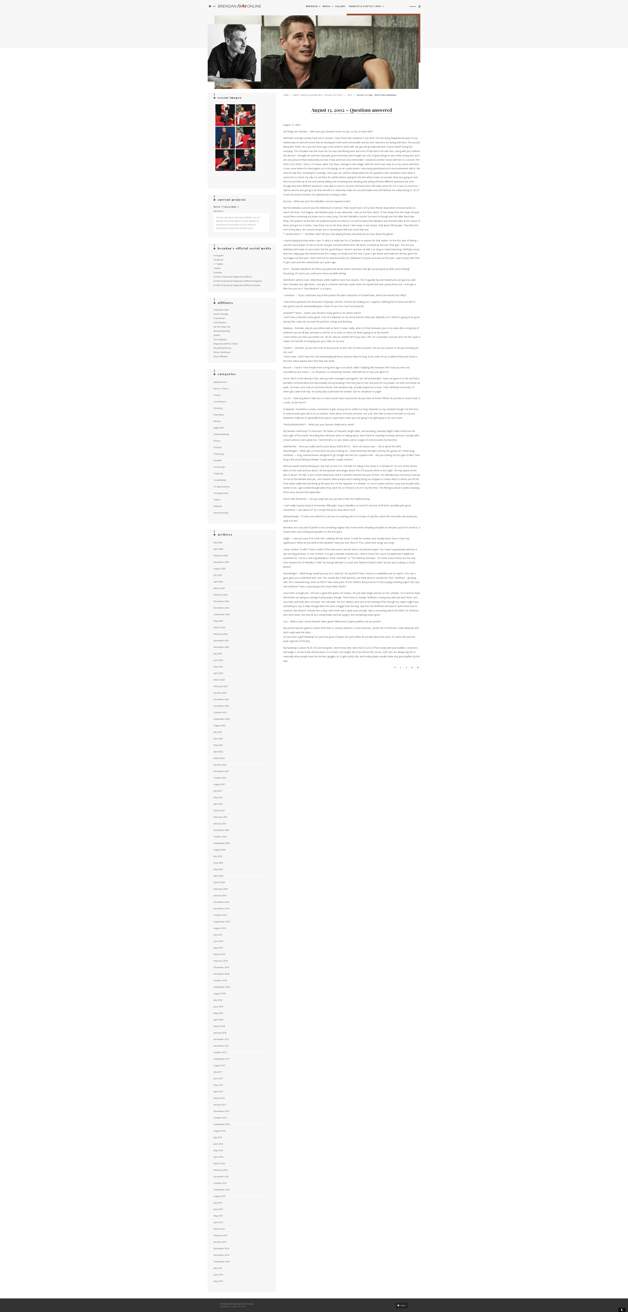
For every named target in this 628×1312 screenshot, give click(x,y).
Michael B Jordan (222, 330)
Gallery (340, 6)
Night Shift (219, 427)
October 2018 (220, 980)
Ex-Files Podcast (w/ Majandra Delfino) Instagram (238, 280)
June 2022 (218, 738)
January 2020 (220, 895)
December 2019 (221, 901)
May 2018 (218, 1013)
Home (286, 95)
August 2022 (220, 725)
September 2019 (222, 921)
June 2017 (218, 1078)
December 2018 (221, 967)
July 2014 (218, 1268)
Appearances (220, 381)
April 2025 (218, 581)
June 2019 (218, 941)
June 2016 (218, 1143)
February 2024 (221, 633)
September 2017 (222, 1058)
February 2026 (221, 555)
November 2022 (221, 705)
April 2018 (218, 1019)
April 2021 (218, 803)
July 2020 (218, 856)
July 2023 (218, 653)
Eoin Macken (220, 322)
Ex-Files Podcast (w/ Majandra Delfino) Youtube (237, 285)
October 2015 (220, 1183)
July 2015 (218, 1202)
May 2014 (218, 1281)
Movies (217, 421)
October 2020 (220, 836)
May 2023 (218, 666)
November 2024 (221, 607)
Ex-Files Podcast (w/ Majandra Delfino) (232, 276)
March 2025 (219, 588)
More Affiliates (221, 356)
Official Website (221, 434)
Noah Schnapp (221, 313)
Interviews (219, 414)
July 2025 (218, 575)
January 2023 (220, 692)
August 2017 (220, 1065)
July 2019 (218, 934)
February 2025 (221, 594)
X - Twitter (218, 263)
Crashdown (219, 318)
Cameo (217, 268)
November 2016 (221, 1111)
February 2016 (221, 1170)
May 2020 (218, 869)
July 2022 (218, 732)
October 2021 (220, 777)
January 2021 (220, 823)
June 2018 (218, 1006)
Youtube (218, 272)
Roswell (217, 460)
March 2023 (219, 679)
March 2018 (219, 1026)
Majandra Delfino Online (226, 343)
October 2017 (220, 1052)
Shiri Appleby (220, 339)
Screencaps (219, 466)
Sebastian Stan (221, 309)
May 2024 (218, 620)
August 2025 (220, 568)
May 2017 (218, 1085)
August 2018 (220, 993)
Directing (218, 408)
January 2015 (220, 1241)
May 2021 (218, 797)
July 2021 (218, 790)
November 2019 (221, 908)
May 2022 (218, 745)
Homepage (225, 1306)
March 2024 (219, 627)
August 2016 (220, 1130)
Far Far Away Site (222, 326)
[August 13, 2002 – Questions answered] (394, 667)
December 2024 (221, 601)
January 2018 (220, 1032)
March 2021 (219, 810)
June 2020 (218, 862)
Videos (217, 499)
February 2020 (221, 888)
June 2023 (218, 660)
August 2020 (220, 849)
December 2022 (221, 699)
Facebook (218, 259)
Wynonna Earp (221, 512)
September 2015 (222, 1189)
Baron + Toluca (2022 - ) (226, 206)
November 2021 (221, 771)
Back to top (239, 1306)
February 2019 (221, 960)
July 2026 (218, 542)
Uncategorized (221, 493)
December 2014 (221, 1248)
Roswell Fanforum (222, 347)
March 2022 (219, 758)
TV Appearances (222, 486)
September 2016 (222, 1124)
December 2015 (221, 1176)
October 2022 (220, 712)
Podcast (218, 447)
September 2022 (222, 718)
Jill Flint (217, 335)
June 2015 (218, 1209)
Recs (350, 95)
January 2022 (220, 764)
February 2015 (221, 1235)
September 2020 (222, 843)
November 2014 (221, 1254)
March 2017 (219, 1098)
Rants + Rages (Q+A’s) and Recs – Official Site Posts (317, 95)
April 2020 (218, 875)
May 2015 (218, 1215)
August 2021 (220, 784)
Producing (219, 453)
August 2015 (220, 1196)
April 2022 (218, 751)
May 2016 (218, 1150)
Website (218, 506)
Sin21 (403, 1305)
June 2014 (218, 1274)
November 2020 (221, 830)
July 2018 (218, 1000)
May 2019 (218, 947)
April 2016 (218, 1156)
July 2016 (218, 1137)
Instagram (219, 255)
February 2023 (221, 686)
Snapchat (218, 473)
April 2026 (218, 548)
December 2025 (221, 562)
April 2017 (218, 1091)
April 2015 (218, 1222)
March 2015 (219, 1228)
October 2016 (220, 1117)
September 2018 (222, 986)
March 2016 (219, 1163)
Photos (217, 440)
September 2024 (222, 614)
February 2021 (221, 817)
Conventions (220, 401)
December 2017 (221, 1039)
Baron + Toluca (221, 388)
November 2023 (221, 647)
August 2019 (220, 928)
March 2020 (219, 882)
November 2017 (221, 1045)
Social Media (220, 480)
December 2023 (221, 640)
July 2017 (218, 1071)
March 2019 (219, 954)
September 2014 (222, 1261)
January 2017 (220, 1104)
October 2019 (220, 915)
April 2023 (218, 673)
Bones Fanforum (222, 352)
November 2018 (221, 973)
